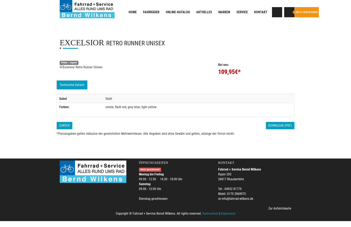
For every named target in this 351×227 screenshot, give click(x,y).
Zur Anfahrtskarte (279, 208)
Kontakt (260, 12)
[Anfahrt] (277, 12)
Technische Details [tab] (72, 85)
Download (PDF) (280, 125)
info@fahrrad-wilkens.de (237, 199)
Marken (224, 12)
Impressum (228, 213)
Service (242, 12)
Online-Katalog (178, 12)
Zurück (64, 125)
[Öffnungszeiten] (289, 12)
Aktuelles (204, 12)
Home (133, 12)
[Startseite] (87, 9)
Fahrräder (151, 12)
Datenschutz (210, 213)
